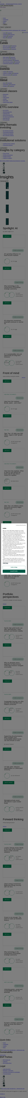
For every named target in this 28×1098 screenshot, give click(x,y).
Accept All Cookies (14, 571)
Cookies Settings (14, 567)
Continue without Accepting (21, 525)
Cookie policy (5, 563)
